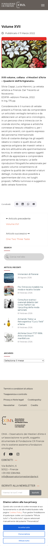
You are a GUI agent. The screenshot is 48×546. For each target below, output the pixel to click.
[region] (24, 522)
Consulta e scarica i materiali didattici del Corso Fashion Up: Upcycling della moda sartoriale (28, 305)
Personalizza (24, 534)
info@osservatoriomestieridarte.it (19, 476)
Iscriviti (35, 492)
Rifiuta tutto (24, 541)
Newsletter (9, 405)
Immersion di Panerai (28, 274)
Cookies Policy (15, 512)
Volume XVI (12, 224)
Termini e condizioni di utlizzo (18, 389)
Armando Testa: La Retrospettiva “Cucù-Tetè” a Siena (31, 321)
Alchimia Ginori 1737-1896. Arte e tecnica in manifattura (30, 336)
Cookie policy (34, 400)
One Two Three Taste (18, 239)
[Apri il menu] (43, 5)
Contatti (22, 405)
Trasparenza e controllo (15, 394)
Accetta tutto (24, 527)
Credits (34, 405)
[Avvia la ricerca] (7, 257)
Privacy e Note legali (13, 400)
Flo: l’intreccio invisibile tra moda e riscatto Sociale (30, 288)
